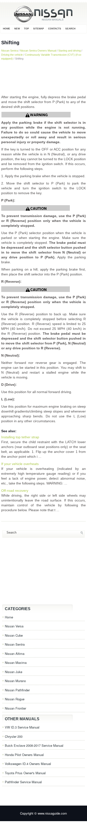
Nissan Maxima (16, 662)
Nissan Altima (14, 653)
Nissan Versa (14, 626)
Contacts (54, 28)
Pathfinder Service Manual (23, 782)
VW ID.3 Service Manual (22, 727)
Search (70, 28)
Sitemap (38, 28)
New (17, 28)
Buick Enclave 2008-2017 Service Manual (34, 745)
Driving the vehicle (12, 54)
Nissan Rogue (14, 699)
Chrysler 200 (13, 736)
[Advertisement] (43, 77)
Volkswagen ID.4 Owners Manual (28, 763)
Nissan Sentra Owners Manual (38, 50)
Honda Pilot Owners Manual (24, 754)
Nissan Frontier (15, 708)
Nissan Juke (13, 671)
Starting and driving (69, 50)
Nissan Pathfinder (17, 690)
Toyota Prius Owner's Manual (25, 773)
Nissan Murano (15, 680)
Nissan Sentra (9, 50)
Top (26, 28)
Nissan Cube (14, 635)
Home (6, 28)
